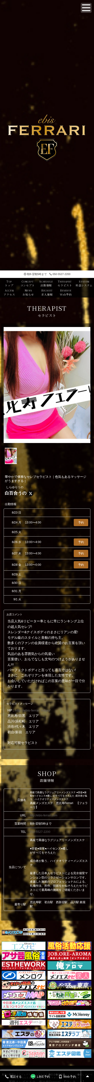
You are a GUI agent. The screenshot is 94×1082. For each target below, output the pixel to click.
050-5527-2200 (61, 274)
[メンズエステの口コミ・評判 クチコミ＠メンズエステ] (12, 932)
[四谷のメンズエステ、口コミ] (26, 930)
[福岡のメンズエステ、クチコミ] (43, 934)
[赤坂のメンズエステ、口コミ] (31, 930)
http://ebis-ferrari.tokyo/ (32, 710)
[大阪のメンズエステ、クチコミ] (37, 934)
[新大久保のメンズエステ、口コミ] (43, 930)
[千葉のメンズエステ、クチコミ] (31, 934)
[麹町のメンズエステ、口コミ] (37, 930)
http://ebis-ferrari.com (43, 815)
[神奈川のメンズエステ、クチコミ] (26, 934)
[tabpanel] (47, 385)
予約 (81, 522)
